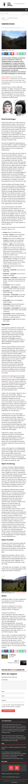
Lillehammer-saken (7, 377)
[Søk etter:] (14, 13)
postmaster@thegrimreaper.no (12, 777)
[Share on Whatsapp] (21, 53)
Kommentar (5, 679)
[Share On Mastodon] (24, 53)
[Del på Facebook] (3, 53)
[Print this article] (18, 53)
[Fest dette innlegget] (12, 53)
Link (7, 115)
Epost (3, 696)
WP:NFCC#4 (8, 113)
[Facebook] (11, 768)
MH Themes (14, 782)
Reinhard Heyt (11, 50)
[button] (26, 10)
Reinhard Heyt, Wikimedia (20, 592)
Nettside (4, 700)
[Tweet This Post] (6, 53)
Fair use (4, 115)
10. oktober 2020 (7, 27)
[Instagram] (17, 768)
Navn (3, 691)
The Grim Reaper (17, 27)
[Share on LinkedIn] (9, 53)
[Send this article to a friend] (15, 53)
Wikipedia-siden (5, 78)
